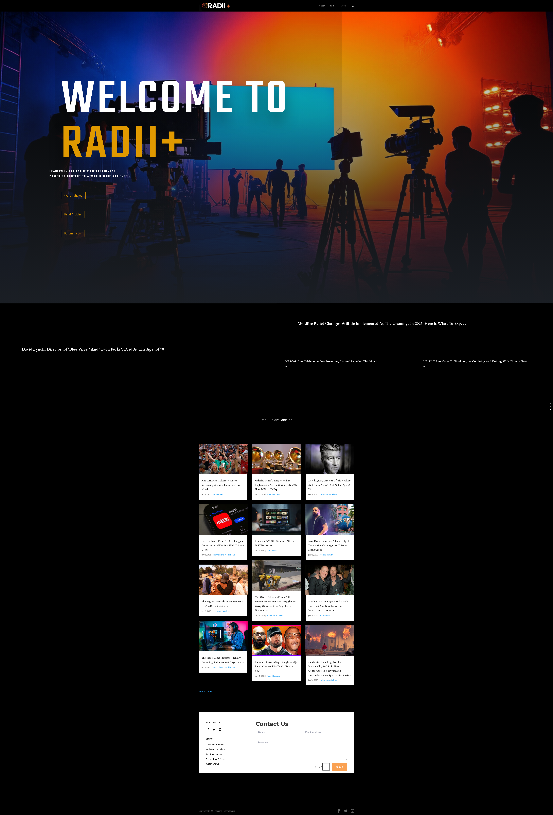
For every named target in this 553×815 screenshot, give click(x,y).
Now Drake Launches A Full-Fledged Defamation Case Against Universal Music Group (328, 545)
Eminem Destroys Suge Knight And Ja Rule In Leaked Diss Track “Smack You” (276, 666)
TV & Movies (218, 494)
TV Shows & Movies (215, 744)
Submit (339, 767)
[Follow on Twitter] (214, 729)
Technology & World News (224, 555)
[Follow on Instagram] (219, 729)
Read (331, 6)
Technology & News (215, 759)
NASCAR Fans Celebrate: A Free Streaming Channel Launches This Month (331, 361)
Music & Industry (273, 494)
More (343, 6)
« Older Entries (205, 691)
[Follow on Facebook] (208, 729)
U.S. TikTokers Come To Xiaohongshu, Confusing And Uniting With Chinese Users (475, 361)
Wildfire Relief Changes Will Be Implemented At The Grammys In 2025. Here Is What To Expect (382, 323)
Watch (322, 6)
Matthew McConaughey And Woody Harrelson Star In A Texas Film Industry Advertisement (328, 606)
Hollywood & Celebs (221, 611)
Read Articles (73, 214)
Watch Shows (73, 195)
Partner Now (73, 233)
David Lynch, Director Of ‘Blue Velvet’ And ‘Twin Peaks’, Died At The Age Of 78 (93, 349)
